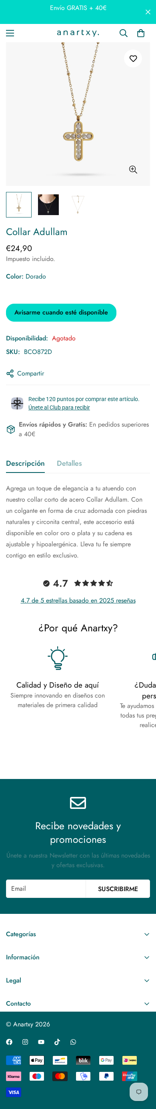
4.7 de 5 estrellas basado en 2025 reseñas (78, 600)
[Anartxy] (78, 33)
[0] (141, 33)
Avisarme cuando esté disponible (61, 312)
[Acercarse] (133, 170)
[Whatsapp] (73, 1042)
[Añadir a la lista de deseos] (133, 58)
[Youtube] (41, 1042)
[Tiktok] (57, 1042)
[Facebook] (9, 1042)
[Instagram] (25, 1042)
